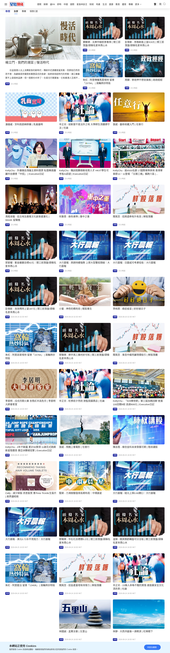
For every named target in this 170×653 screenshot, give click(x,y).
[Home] (16, 4)
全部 (16, 11)
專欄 (24, 11)
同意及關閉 (152, 647)
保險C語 (34, 11)
